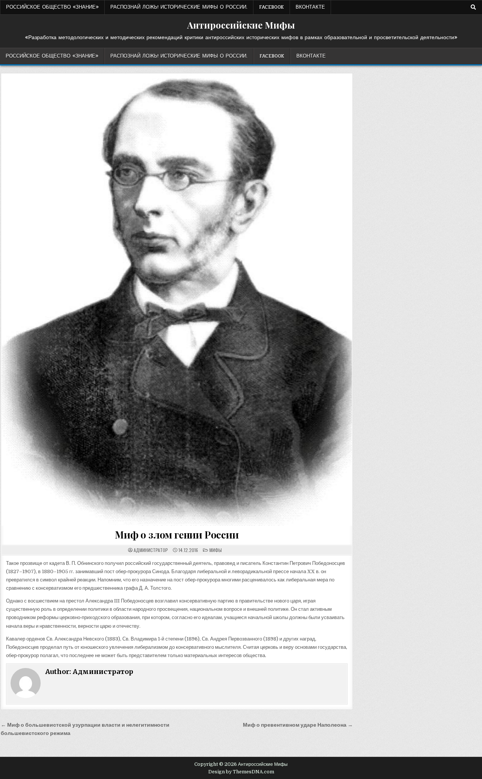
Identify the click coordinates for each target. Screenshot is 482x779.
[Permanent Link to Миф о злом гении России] (177, 300)
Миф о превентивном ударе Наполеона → (298, 725)
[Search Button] (473, 7)
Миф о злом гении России (176, 534)
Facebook (271, 7)
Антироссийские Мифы (241, 25)
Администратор (151, 550)
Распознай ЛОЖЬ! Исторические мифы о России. (178, 7)
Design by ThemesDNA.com (241, 771)
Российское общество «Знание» (52, 7)
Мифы (215, 550)
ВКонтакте (310, 7)
